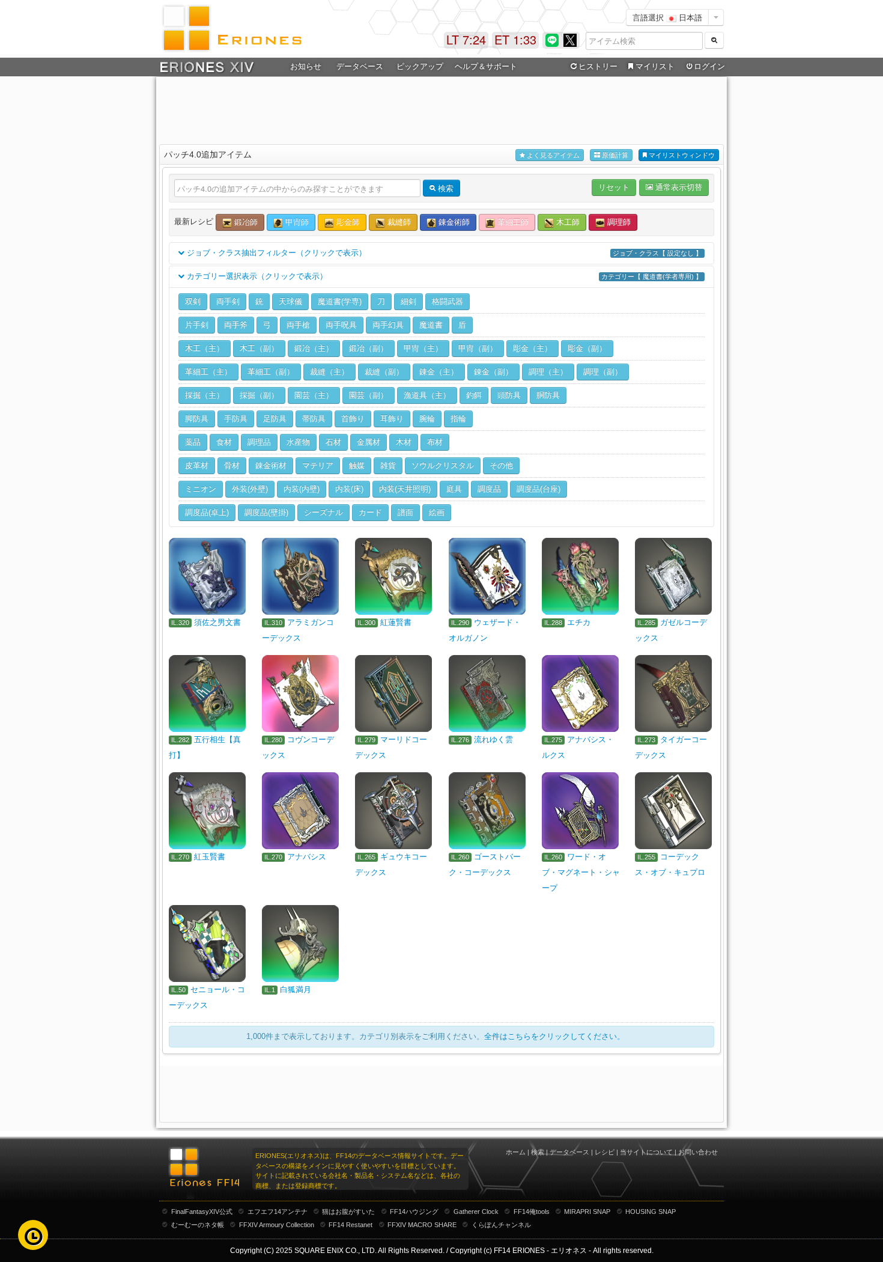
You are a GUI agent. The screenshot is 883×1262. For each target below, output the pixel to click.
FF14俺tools (532, 1211)
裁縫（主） (329, 371)
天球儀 (290, 301)
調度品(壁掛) (266, 512)
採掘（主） (204, 395)
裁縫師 (398, 222)
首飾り (353, 418)
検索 (537, 1152)
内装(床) (349, 488)
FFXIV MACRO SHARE (422, 1224)
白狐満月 (295, 989)
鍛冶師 (245, 222)
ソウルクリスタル (442, 465)
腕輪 (427, 418)
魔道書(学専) (340, 301)
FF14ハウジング (414, 1211)
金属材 (368, 442)
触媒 (357, 465)
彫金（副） (587, 348)
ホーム (516, 1152)
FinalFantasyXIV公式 (201, 1211)
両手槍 (298, 324)
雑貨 (388, 465)
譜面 (405, 512)
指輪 (458, 418)
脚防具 (196, 418)
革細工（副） (270, 371)
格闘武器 (447, 301)
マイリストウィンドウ (681, 155)
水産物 (298, 442)
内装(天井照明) (405, 488)
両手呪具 (341, 324)
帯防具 (314, 418)
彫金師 (347, 222)
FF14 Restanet (350, 1224)
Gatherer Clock (476, 1211)
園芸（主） (313, 395)
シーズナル (323, 512)
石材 (333, 442)
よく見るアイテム (552, 155)
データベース (569, 1152)
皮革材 (196, 465)
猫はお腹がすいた (348, 1211)
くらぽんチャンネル (501, 1224)
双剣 (193, 301)
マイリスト (655, 66)
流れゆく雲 (493, 739)
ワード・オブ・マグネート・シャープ (581, 872)
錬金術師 (453, 222)
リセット (614, 187)
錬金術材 (271, 465)
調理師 (618, 222)
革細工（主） (208, 371)
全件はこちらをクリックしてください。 (554, 1036)
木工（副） (259, 348)
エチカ (578, 622)
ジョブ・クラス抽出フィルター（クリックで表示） (443, 252)
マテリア (317, 465)
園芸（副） (368, 395)
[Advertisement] (441, 109)
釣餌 (474, 395)
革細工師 (512, 222)
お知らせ (305, 66)
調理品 (259, 442)
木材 (403, 442)
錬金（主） (438, 371)
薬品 (193, 442)
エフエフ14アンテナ (277, 1211)
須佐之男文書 (217, 622)
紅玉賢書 (209, 856)
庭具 (454, 488)
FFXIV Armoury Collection (276, 1224)
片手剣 (196, 324)
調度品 (489, 488)
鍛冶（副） (368, 348)
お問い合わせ (698, 1152)
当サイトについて (646, 1152)
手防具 (235, 418)
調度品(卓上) (207, 512)
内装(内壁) (302, 488)
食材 (224, 442)
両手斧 (235, 324)
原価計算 (614, 155)
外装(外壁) (250, 488)
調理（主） (548, 371)
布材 (435, 442)
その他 (501, 465)
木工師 (567, 222)
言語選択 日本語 (667, 17)
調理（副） (602, 371)
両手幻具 (388, 324)
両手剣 (228, 301)
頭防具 (509, 395)
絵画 (437, 512)
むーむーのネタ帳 (197, 1224)
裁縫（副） (384, 371)
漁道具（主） (427, 395)
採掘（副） (259, 395)
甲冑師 (296, 222)
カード (370, 512)
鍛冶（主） (313, 348)
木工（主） (204, 348)
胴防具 (548, 395)
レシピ (604, 1152)
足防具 (275, 418)
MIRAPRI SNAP (587, 1211)
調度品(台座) (538, 488)
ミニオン (200, 488)
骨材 (232, 465)
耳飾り (392, 418)
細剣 (408, 301)
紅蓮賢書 (395, 622)
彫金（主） (532, 348)
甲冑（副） (477, 348)
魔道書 (431, 324)
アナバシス (306, 856)
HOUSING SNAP (650, 1211)
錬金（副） (493, 371)
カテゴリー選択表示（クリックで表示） (443, 276)
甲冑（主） (423, 348)
